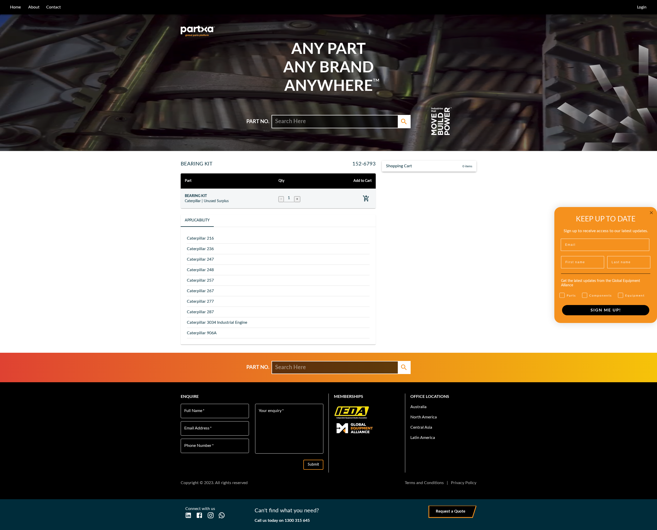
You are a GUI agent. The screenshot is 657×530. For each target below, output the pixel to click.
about (34, 7)
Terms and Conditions (424, 483)
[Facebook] (199, 515)
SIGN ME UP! (606, 310)
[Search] (404, 121)
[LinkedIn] (188, 515)
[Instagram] (210, 515)
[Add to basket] (366, 198)
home (15, 7)
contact (53, 7)
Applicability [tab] (197, 220)
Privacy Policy (463, 483)
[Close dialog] (651, 213)
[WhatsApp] (221, 515)
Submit (313, 464)
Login (641, 7)
